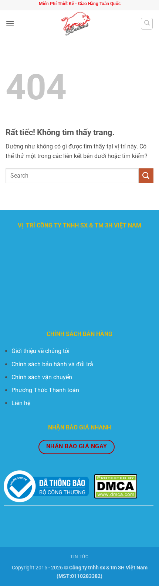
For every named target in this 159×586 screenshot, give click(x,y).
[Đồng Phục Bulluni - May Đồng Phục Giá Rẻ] (77, 23)
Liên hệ (20, 403)
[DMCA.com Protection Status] (115, 486)
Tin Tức (79, 556)
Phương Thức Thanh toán (45, 390)
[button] (10, 23)
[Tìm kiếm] (147, 24)
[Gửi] (146, 175)
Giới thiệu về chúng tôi (40, 350)
